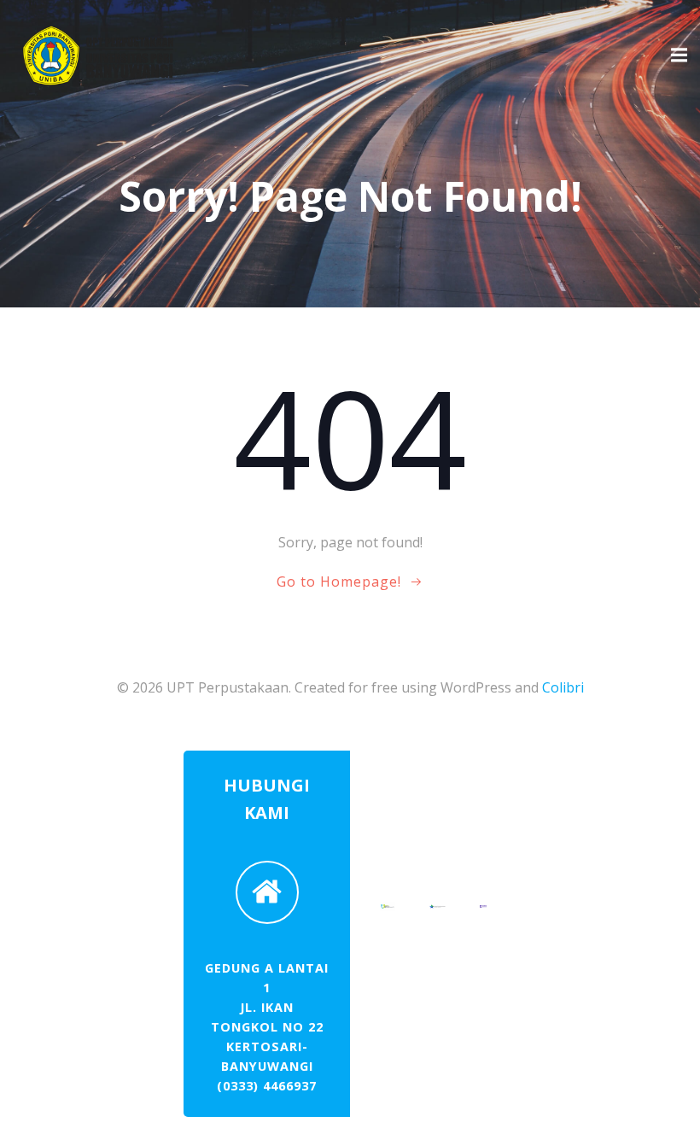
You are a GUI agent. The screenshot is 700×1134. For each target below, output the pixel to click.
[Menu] (676, 55)
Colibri (563, 687)
